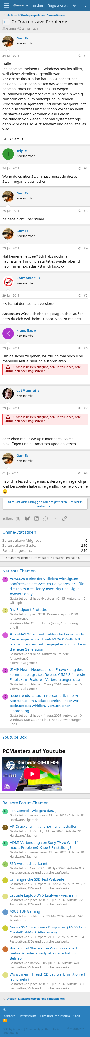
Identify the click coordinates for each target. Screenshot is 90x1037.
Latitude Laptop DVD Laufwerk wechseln (43, 895)
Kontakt (9, 1016)
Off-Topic (16, 603)
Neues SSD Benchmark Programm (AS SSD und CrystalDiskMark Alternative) (49, 929)
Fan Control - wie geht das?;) (33, 810)
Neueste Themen (19, 571)
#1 (86, 56)
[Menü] (6, 5)
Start (76, 1016)
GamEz (11, 28)
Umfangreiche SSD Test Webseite (37, 879)
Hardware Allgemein (24, 819)
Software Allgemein (23, 663)
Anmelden (12, 371)
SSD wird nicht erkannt (28, 863)
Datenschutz (27, 1016)
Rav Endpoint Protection (29, 609)
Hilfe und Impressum (55, 1016)
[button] (4, 1009)
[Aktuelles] (74, 5)
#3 (86, 211)
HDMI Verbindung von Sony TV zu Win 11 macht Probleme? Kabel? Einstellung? (44, 845)
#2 (86, 168)
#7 (86, 408)
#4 (86, 248)
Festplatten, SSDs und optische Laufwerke (39, 872)
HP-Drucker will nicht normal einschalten (43, 826)
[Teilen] (79, 56)
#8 (86, 473)
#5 (86, 295)
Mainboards (18, 920)
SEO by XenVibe (13, 1029)
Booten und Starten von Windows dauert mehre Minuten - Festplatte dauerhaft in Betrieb (43, 953)
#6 (86, 348)
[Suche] (84, 5)
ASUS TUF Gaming (25, 911)
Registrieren (37, 371)
